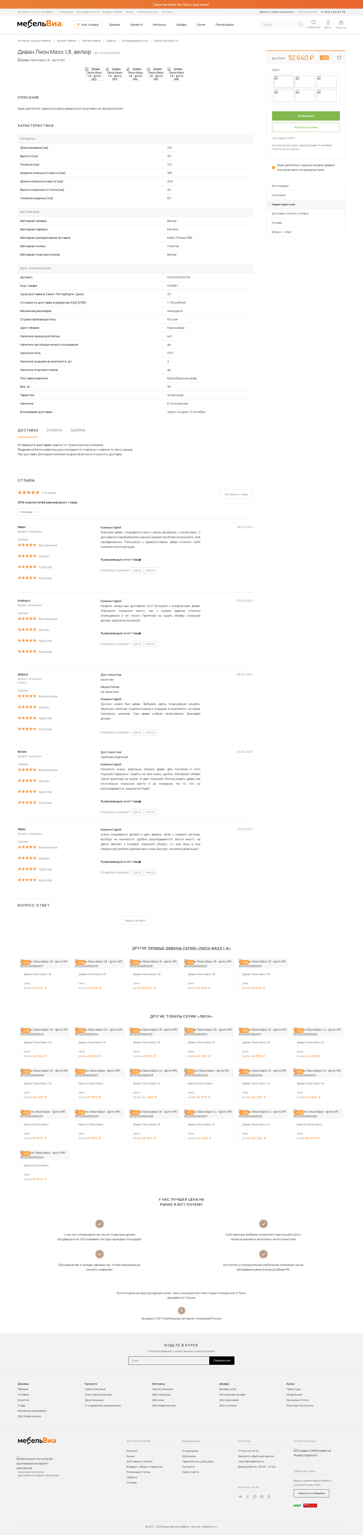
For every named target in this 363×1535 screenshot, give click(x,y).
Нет (150, 570)
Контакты (167, 12)
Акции (129, 12)
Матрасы (159, 25)
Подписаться (221, 1360)
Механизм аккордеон (32, 1411)
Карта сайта (190, 1472)
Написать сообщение (311, 1493)
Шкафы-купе (227, 1389)
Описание (279, 195)
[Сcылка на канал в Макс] (254, 1496)
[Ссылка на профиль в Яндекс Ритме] (269, 1496)
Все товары (90, 25)
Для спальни (228, 1405)
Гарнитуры (294, 1389)
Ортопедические (29, 1416)
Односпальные (95, 1389)
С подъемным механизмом (103, 1405)
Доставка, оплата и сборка (290, 213)
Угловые (23, 1394)
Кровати (136, 25)
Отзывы (277, 222)
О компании (66, 12)
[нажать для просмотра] (94, 74)
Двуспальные (94, 1400)
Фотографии (280, 186)
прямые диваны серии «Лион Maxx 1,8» (189, 948)
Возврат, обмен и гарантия (144, 1467)
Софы (21, 1405)
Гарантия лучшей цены (197, 1461)
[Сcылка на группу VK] (240, 1496)
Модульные (294, 1394)
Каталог (132, 1451)
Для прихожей (229, 1400)
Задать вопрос (135, 920)
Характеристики (283, 204)
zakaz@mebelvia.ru (251, 1461)
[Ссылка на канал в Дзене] (261, 1496)
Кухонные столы (298, 1400)
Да (137, 570)
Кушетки (23, 1400)
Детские (158, 1400)
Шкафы (181, 25)
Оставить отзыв (236, 494)
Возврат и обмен (112, 12)
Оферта (131, 1477)
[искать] (301, 24)
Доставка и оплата (88, 12)
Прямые (23, 1389)
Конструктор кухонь (300, 1405)
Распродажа (225, 25)
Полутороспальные (98, 1394)
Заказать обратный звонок (276, 12)
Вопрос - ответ (282, 232)
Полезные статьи (147, 12)
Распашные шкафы (232, 1394)
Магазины (189, 1456)
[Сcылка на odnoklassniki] (247, 1496)
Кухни (201, 25)
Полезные (26, 512)
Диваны (114, 25)
